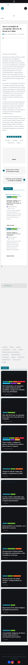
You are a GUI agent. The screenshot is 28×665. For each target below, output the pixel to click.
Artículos (10, 381)
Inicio (2, 18)
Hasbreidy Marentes (16, 354)
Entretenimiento (21, 381)
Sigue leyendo (10, 225)
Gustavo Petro (6, 354)
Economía (13, 494)
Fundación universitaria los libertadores (11, 352)
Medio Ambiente (19, 468)
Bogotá (11, 347)
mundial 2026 (21, 357)
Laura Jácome (6, 357)
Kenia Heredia (11, 142)
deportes (21, 349)
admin (5, 34)
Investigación (14, 383)
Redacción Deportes (12, 206)
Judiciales (15, 34)
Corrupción (8, 140)
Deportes (9, 228)
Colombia (19, 347)
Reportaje (17, 439)
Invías (22, 140)
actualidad (5, 347)
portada (18, 142)
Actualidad (10, 34)
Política (12, 439)
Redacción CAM (8, 394)
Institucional (18, 548)
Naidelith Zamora (6, 359)
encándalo (15, 140)
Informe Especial (6, 383)
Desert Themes (15, 658)
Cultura (14, 349)
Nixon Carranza (16, 359)
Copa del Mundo (6, 349)
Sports (19, 383)
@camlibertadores (7, 285)
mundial (13, 357)
